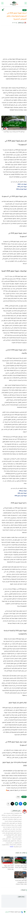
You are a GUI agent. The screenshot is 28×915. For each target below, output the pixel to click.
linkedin (11, 846)
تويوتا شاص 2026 (22, 186)
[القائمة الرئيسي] (26, 3)
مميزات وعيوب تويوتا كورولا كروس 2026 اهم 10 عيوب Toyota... (8, 867)
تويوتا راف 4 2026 (22, 184)
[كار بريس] (14, 3)
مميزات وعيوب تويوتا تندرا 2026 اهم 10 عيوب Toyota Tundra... (21, 867)
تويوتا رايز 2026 (23, 490)
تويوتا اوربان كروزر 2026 (21, 495)
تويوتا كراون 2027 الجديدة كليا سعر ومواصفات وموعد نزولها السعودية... (21, 882)
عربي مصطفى (21, 22)
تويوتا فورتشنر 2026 (21, 189)
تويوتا (24, 10)
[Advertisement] (14, 43)
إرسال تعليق (21, 896)
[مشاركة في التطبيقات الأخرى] (8, 803)
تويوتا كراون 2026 (22, 493)
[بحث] (2, 3)
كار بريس (7, 912)
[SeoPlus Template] (22, 912)
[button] (20, 803)
